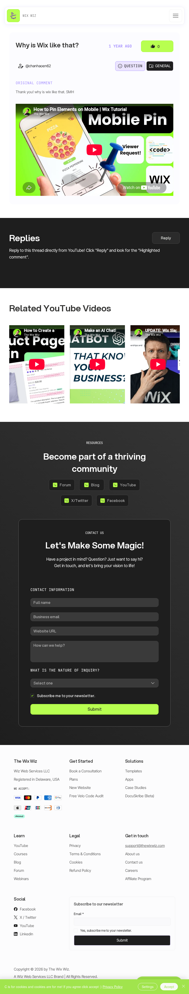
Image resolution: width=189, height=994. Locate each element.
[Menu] (175, 15)
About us (132, 854)
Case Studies (135, 787)
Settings (148, 986)
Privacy (75, 845)
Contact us (134, 862)
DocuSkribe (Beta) (139, 796)
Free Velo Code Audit (86, 796)
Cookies (76, 862)
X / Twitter (28, 917)
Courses (20, 854)
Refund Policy (80, 870)
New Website (80, 787)
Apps (129, 779)
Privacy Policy (113, 986)
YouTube (21, 845)
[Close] (183, 986)
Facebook (28, 909)
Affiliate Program (138, 878)
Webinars (21, 878)
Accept (169, 986)
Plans (73, 779)
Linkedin (26, 934)
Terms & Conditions (85, 854)
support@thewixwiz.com (145, 845)
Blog (17, 862)
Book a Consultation (85, 771)
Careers (131, 870)
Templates (133, 771)
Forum (19, 870)
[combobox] (94, 683)
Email (79, 914)
